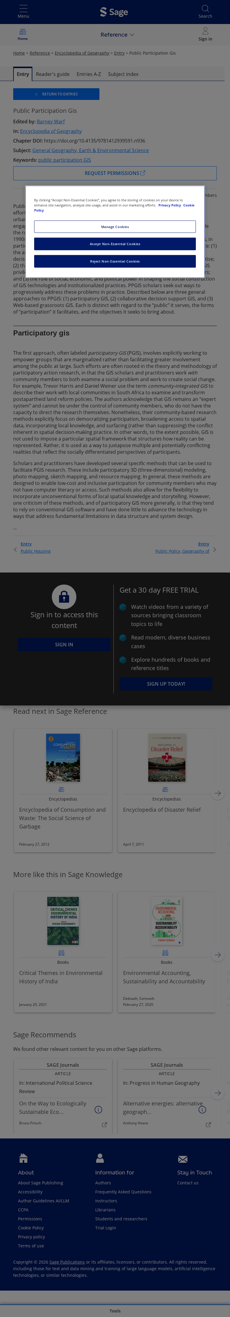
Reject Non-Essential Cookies (115, 261)
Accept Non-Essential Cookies (115, 244)
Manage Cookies (115, 226)
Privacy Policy (170, 205)
